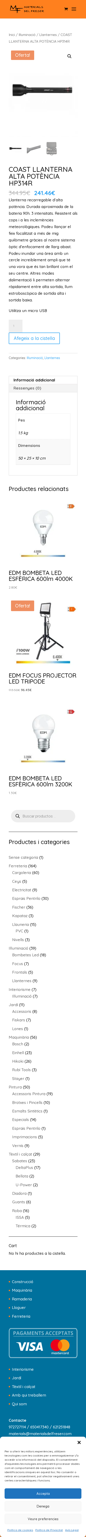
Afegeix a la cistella (34, 338)
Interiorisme (23, 1369)
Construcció (22, 1281)
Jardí (16, 1377)
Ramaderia (22, 1298)
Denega (43, 1506)
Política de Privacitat (49, 1530)
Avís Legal (72, 1530)
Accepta (43, 1493)
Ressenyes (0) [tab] (27, 388)
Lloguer (19, 1307)
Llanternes (48, 34)
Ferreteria (21, 1316)
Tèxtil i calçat (23, 1386)
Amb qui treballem (29, 1395)
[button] (79, 1442)
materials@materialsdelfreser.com (40, 1433)
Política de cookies (20, 1530)
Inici (12, 34)
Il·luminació (27, 34)
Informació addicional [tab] (34, 380)
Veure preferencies (43, 1519)
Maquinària (22, 1290)
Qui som (19, 1403)
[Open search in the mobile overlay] (43, 816)
